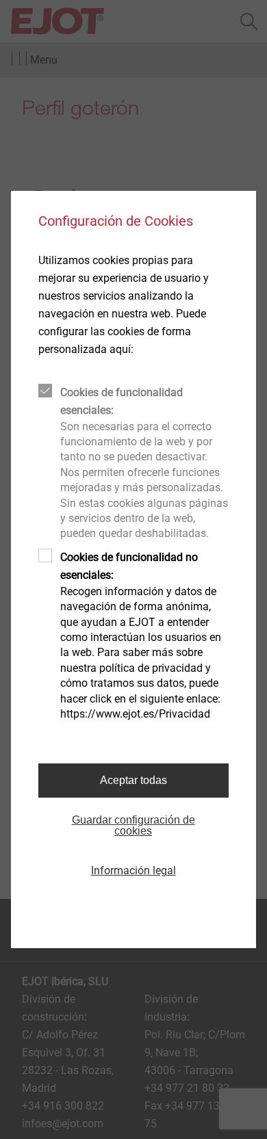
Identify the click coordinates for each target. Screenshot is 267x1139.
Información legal (133, 870)
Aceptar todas (133, 780)
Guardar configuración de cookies (133, 825)
